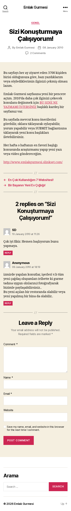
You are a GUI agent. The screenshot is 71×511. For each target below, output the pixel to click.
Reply (8, 253)
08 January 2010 (53, 47)
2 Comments (38, 53)
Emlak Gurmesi (36, 7)
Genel (35, 22)
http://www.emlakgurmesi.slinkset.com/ (33, 162)
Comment (10, 344)
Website (8, 410)
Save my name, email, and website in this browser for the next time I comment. (35, 428)
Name (8, 377)
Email (7, 393)
